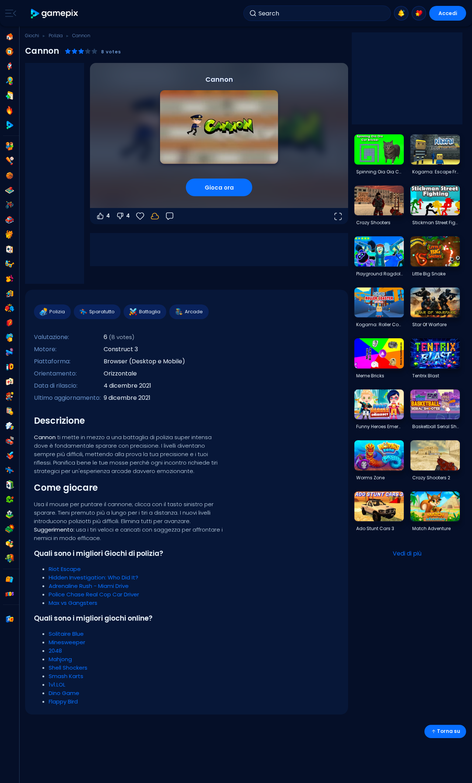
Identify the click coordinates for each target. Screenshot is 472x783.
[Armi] (9, 352)
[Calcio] (9, 514)
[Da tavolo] (9, 190)
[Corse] (9, 440)
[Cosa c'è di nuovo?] (401, 13)
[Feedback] (169, 216)
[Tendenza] (9, 110)
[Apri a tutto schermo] (337, 216)
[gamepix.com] (55, 13)
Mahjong (60, 659)
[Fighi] (9, 264)
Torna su (448, 731)
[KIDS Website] (9, 594)
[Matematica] (9, 411)
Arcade (194, 311)
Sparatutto (102, 311)
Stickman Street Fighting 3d (435, 222)
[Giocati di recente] (9, 51)
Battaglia (149, 311)
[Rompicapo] (9, 426)
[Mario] (9, 396)
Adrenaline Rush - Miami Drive (89, 586)
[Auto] (9, 219)
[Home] (9, 36)
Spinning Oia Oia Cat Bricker (379, 172)
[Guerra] (9, 529)
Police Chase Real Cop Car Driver (94, 594)
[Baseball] (9, 161)
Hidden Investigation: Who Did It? (93, 577)
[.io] (9, 367)
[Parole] (9, 543)
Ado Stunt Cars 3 (375, 528)
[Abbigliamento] (9, 278)
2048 (55, 651)
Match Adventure (431, 528)
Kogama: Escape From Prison (435, 172)
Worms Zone (370, 478)
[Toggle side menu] (9, 13)
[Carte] (9, 249)
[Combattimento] (9, 308)
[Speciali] (9, 125)
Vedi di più (407, 553)
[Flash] (9, 322)
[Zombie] (9, 558)
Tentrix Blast (425, 376)
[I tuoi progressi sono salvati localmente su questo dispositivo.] (154, 216)
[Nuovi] (9, 95)
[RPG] (9, 455)
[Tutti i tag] (9, 579)
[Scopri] (9, 81)
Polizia (56, 35)
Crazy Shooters (373, 222)
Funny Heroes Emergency (379, 426)
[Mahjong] (9, 381)
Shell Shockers (68, 667)
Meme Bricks (370, 376)
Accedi (447, 13)
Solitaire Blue (66, 634)
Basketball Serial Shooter (435, 426)
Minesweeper (67, 642)
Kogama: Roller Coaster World (379, 324)
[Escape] (9, 293)
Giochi (32, 35)
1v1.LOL (57, 684)
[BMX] (9, 205)
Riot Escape (65, 569)
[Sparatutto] (9, 470)
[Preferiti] (419, 13)
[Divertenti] (9, 337)
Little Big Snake (428, 274)
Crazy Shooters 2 (431, 478)
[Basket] (9, 175)
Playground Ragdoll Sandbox (379, 274)
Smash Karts (66, 676)
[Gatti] (9, 234)
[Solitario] (9, 484)
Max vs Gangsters (73, 603)
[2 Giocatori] (9, 146)
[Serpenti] (9, 499)
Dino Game (64, 693)
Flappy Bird (63, 701)
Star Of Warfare (429, 324)
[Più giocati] (9, 66)
